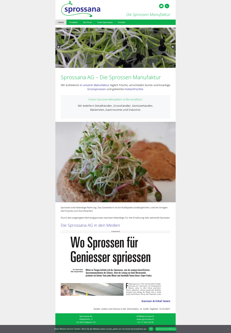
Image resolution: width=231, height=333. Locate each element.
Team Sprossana (105, 22)
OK (151, 329)
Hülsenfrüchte (134, 89)
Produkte (73, 22)
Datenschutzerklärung (165, 329)
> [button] (172, 47)
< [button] (59, 47)
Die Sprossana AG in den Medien (90, 225)
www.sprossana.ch (145, 319)
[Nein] (227, 329)
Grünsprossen (96, 89)
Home (61, 22)
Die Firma (87, 22)
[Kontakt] (161, 6)
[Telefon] (167, 6)
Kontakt (121, 22)
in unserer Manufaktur (94, 85)
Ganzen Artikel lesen (155, 301)
